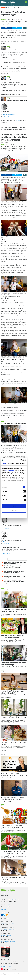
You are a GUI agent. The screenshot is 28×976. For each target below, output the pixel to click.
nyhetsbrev (13, 907)
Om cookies (7, 974)
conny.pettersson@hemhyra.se (8, 929)
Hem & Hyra (9, 904)
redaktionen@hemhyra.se (13, 899)
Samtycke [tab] (4, 463)
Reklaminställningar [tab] (20, 463)
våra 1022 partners (9, 470)
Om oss (2, 974)
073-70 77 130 (6, 116)
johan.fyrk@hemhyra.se (6, 935)
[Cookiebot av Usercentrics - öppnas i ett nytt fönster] (20, 460)
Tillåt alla (14, 506)
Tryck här (18, 120)
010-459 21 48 (6, 543)
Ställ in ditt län (6, 553)
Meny (24, 5)
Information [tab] (11, 463)
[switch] (24, 491)
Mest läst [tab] (4, 559)
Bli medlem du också (6, 966)
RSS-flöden (3, 909)
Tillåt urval (14, 510)
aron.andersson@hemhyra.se (8, 941)
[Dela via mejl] (25, 28)
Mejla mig (5, 527)
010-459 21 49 (6, 528)
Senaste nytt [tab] (12, 559)
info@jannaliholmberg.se (9, 114)
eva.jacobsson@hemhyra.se (7, 923)
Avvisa (14, 515)
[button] (8, 5)
